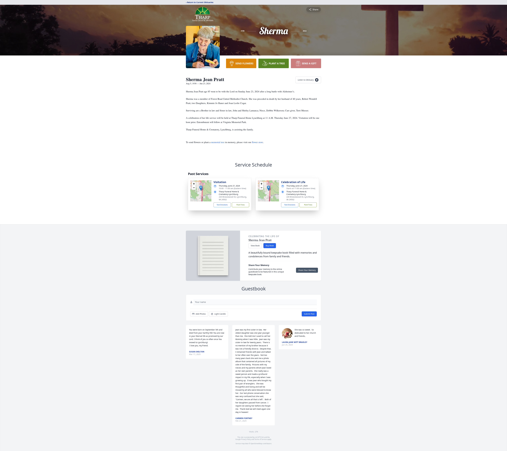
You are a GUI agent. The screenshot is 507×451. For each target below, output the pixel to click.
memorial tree (217, 142)
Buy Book (270, 245)
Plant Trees (240, 205)
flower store (257, 142)
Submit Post (309, 314)
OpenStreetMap (256, 443)
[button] (201, 188)
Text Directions (222, 205)
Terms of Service (261, 439)
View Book (255, 245)
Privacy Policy (246, 439)
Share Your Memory (307, 270)
